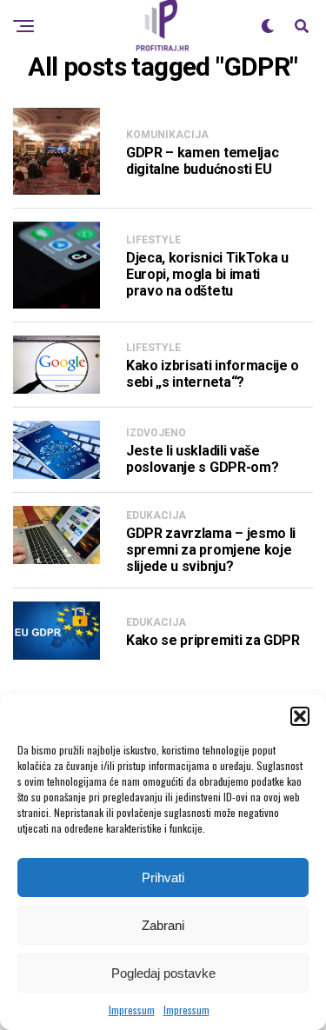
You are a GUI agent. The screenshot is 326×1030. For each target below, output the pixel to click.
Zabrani (163, 925)
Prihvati (163, 877)
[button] (300, 716)
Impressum (132, 1009)
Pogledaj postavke (163, 973)
